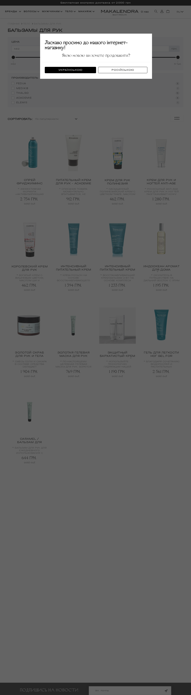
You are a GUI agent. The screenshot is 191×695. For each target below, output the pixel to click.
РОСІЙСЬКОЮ (123, 70)
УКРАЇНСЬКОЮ (70, 70)
